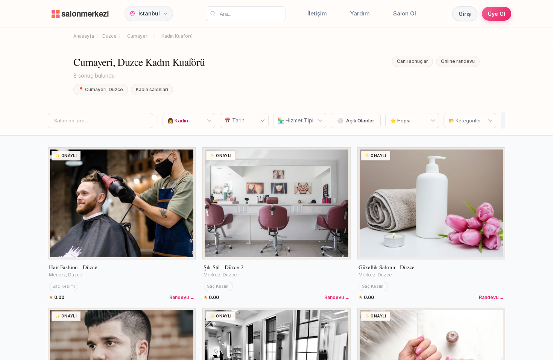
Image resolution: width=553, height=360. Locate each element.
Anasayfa (83, 36)
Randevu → (181, 297)
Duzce (109, 36)
